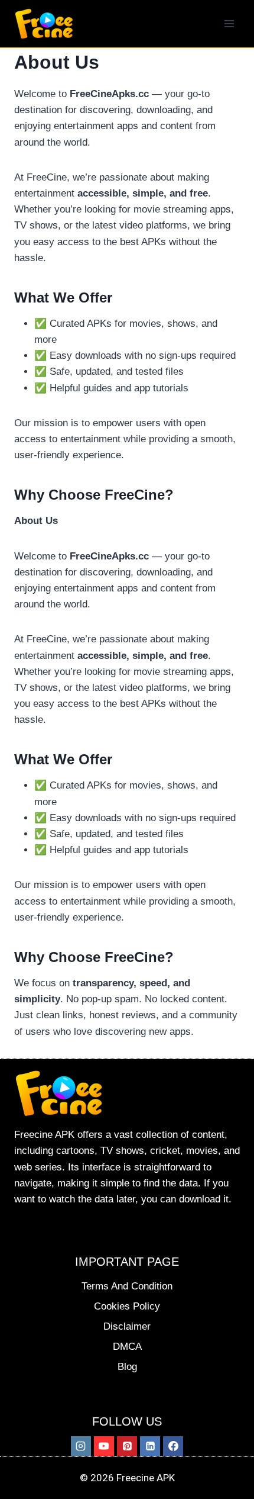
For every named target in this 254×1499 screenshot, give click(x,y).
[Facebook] (173, 1446)
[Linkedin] (150, 1446)
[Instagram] (81, 1446)
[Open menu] (229, 23)
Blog (127, 1366)
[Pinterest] (127, 1446)
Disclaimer (127, 1326)
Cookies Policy (127, 1306)
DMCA (127, 1346)
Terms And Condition (127, 1286)
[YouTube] (104, 1446)
